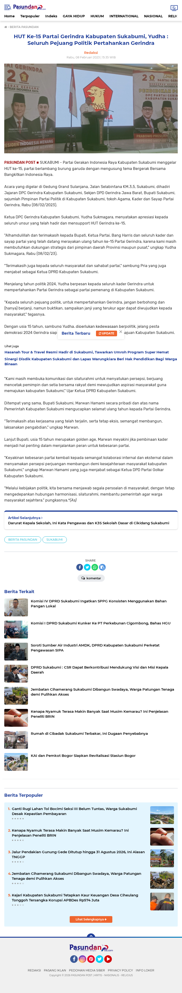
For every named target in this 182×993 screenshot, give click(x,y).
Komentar (93, 578)
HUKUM (97, 16)
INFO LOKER (145, 970)
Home (9, 16)
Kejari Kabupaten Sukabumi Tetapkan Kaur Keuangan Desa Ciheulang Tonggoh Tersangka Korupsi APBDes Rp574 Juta (75, 897)
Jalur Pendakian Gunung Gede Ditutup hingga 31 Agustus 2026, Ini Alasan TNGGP (78, 854)
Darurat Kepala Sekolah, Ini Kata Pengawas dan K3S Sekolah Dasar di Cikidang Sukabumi (88, 523)
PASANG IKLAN (55, 970)
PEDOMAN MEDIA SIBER (87, 970)
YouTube (111, 965)
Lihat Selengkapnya (90, 919)
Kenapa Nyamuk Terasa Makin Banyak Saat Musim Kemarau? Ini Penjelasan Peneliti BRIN (70, 833)
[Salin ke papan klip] (102, 567)
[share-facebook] (79, 567)
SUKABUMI (54, 539)
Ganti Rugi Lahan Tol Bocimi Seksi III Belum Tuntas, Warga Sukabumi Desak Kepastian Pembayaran (74, 811)
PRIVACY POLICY (120, 970)
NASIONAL (153, 16)
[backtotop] (91, 937)
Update (107, 333)
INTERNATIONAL (123, 16)
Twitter (102, 965)
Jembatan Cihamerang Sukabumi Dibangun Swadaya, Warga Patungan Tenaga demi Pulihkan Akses (76, 876)
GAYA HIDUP (74, 16)
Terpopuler (30, 16)
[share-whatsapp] (94, 567)
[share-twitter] (87, 567)
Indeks (51, 16)
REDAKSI (34, 970)
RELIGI (174, 16)
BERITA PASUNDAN (22, 539)
